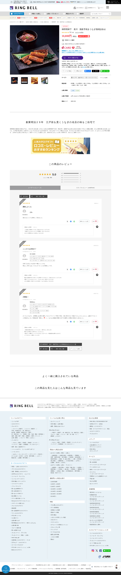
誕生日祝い (61, 467)
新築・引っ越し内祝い (65, 459)
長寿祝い (73, 469)
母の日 (57, 462)
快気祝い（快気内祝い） (75, 457)
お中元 (77, 460)
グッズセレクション (54, 440)
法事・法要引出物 (55, 457)
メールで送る (68, 71)
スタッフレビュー (85, 187)
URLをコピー (79, 71)
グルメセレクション (54, 430)
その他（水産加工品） (44, 21)
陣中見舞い (78, 471)
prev (11, 50)
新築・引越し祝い (71, 467)
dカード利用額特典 (80, 17)
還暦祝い (80, 469)
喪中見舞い (65, 457)
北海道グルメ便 (70, 17)
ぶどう (64, 17)
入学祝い (60, 469)
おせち (52, 17)
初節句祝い (53, 469)
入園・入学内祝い (77, 459)
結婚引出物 (63, 455)
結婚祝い (54, 467)
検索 (109, 13)
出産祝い (79, 467)
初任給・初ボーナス (56, 472)
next (58, 50)
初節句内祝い (54, 459)
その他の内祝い (70, 460)
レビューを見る (79, 32)
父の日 (63, 462)
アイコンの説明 (103, 77)
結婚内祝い (55, 455)
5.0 (54, 174)
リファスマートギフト (41, 17)
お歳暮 (52, 462)
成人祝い (67, 469)
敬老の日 (59, 17)
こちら (84, 67)
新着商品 (88, 17)
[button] (116, 566)
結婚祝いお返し (95, 17)
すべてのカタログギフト (19, 463)
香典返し (77, 455)
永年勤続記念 (69, 471)
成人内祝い (53, 460)
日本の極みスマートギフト (25, 17)
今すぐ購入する (73, 58)
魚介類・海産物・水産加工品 (32, 21)
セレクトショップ (104, 17)
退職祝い (53, 471)
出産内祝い (70, 455)
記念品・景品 (60, 471)
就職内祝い (61, 460)
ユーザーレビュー (35, 187)
